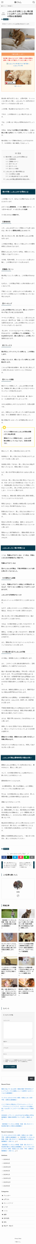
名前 (5, 1041)
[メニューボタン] (2, 2)
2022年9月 (6, 1186)
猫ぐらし (18, 2)
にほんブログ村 (18, 65)
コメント (6, 1020)
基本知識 (6, 19)
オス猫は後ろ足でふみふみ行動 (18, 176)
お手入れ (6, 1199)
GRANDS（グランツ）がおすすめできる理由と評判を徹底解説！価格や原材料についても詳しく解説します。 (17, 1117)
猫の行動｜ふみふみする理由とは (17, 157)
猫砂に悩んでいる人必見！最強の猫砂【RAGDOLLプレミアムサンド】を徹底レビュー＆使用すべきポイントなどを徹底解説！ (17, 1091)
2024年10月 (7, 1167)
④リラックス (13, 166)
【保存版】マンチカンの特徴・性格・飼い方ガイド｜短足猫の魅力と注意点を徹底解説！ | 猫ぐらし (17, 1139)
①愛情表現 (12, 159)
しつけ (6, 1207)
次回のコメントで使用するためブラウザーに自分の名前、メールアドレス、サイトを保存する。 (18, 1060)
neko (18, 892)
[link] (18, 895)
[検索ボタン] (33, 2)
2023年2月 (6, 1170)
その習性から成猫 (14, 174)
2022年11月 (6, 1182)
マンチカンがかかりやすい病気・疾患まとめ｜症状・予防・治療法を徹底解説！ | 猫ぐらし (17, 1148)
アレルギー (7, 1195)
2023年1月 (6, 1174)
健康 (5, 1214)
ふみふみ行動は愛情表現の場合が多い (18, 179)
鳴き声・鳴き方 (8, 1226)
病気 (5, 1222)
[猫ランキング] (18, 84)
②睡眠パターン (13, 161)
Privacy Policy (18, 1238)
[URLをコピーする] (32, 857)
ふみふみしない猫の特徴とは (15, 171)
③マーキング (13, 164)
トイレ (6, 1210)
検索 (31, 1078)
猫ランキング (18, 86)
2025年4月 (6, 1163)
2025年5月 (6, 1159)
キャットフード (8, 1203)
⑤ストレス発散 (13, 168)
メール (5, 1048)
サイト (5, 1054)
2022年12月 (7, 1178)
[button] (4, 857)
